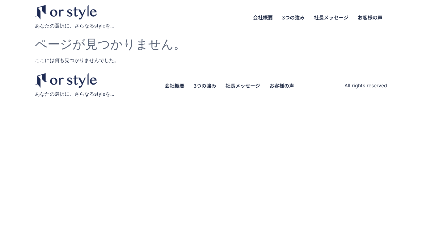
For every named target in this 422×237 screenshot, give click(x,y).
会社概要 (263, 17)
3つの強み (293, 17)
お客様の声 (370, 17)
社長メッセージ (331, 17)
